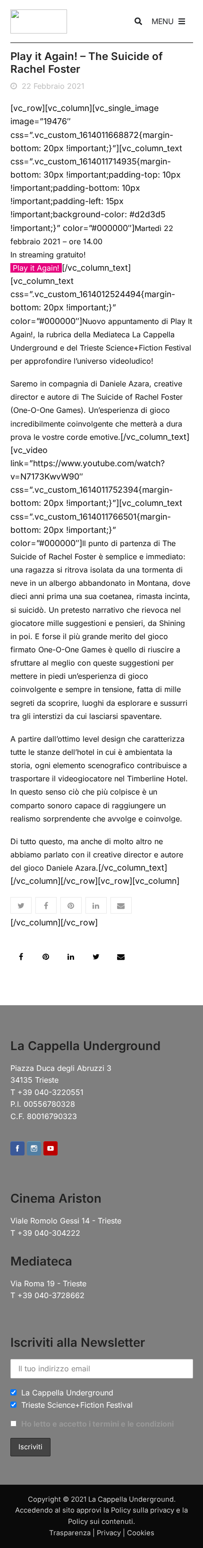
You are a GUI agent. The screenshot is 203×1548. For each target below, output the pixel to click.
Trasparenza (70, 1533)
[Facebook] (17, 1149)
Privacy (109, 1533)
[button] (21, 905)
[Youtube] (50, 1149)
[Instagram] (34, 1149)
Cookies (140, 1533)
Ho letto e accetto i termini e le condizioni (97, 1423)
